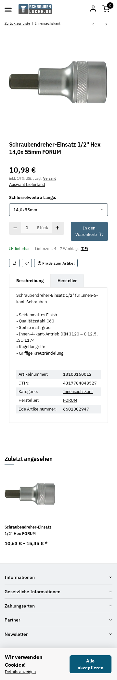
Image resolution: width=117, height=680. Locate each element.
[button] (105, 9)
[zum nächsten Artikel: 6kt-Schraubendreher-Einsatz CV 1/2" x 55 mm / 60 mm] (106, 24)
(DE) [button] (84, 248)
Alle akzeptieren (90, 664)
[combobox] (58, 209)
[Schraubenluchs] (35, 9)
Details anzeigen (20, 671)
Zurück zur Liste (17, 23)
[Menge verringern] (15, 228)
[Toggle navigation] (8, 9)
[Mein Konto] (92, 9)
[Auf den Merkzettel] (27, 263)
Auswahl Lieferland (27, 184)
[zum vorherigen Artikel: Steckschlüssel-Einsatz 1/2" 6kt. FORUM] (93, 24)
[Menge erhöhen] (58, 228)
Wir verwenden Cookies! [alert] (24, 661)
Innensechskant (78, 391)
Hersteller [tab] (67, 280)
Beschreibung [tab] (30, 280)
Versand (49, 178)
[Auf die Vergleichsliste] (14, 263)
